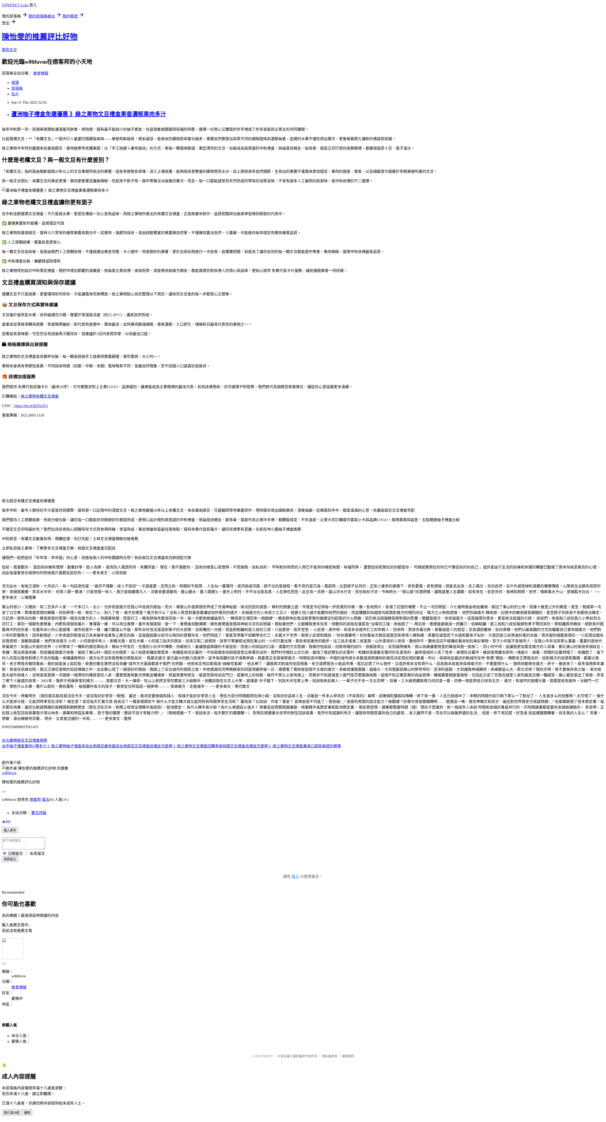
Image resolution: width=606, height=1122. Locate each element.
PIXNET (267, 1056)
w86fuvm (9, 773)
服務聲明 (348, 1056)
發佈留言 (10, 859)
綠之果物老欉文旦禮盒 (40, 396)
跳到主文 (9, 50)
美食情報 (40, 73)
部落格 (17, 88)
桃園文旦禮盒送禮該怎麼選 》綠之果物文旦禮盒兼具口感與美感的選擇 (282, 746)
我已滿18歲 (11, 1112)
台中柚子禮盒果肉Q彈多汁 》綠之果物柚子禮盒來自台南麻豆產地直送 (60, 746)
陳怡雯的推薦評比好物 (40, 36)
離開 (27, 1112)
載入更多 (10, 830)
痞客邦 (35, 800)
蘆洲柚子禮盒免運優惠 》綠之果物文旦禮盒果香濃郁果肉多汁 (88, 114)
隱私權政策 (329, 1056)
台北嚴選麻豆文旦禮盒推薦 (24, 740)
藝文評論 (38, 813)
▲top (6, 821)
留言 (45, 800)
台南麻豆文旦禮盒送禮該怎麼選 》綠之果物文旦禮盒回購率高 (171, 746)
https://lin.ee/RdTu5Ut (31, 406)
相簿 (15, 83)
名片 (15, 94)
